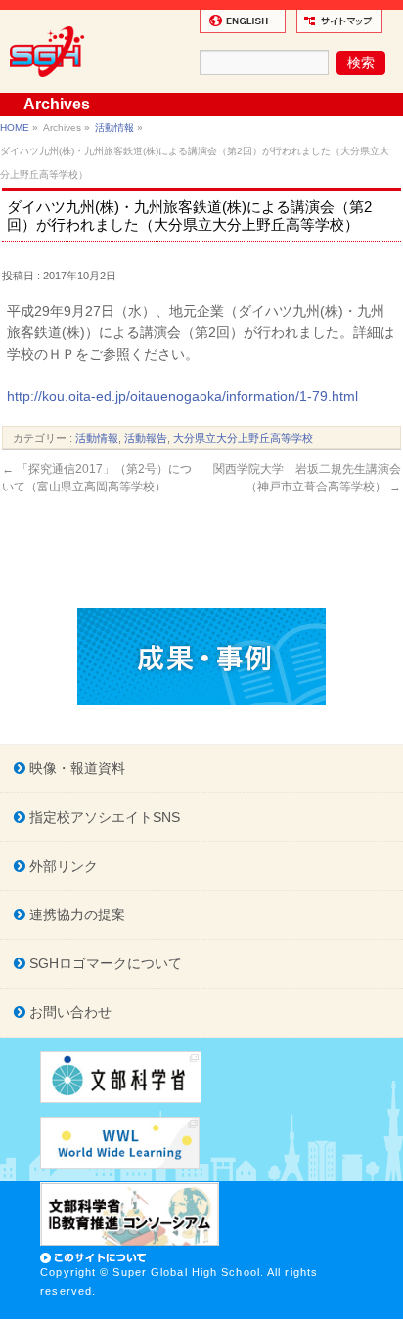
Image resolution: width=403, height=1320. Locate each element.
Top (386, 1303)
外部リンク (61, 865)
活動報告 (145, 438)
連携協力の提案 (75, 914)
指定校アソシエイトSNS (102, 817)
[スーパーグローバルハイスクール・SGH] (50, 84)
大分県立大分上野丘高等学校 (243, 438)
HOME (14, 127)
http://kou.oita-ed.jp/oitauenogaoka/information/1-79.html (182, 396)
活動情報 (114, 127)
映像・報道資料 (75, 768)
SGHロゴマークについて (103, 963)
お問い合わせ (68, 1012)
